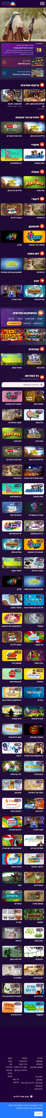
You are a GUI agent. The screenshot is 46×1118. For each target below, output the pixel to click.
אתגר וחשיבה (29, 319)
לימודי (19, 319)
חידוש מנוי (38, 1089)
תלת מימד (27, 323)
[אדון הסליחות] (23, 62)
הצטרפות (38, 1085)
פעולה (40, 319)
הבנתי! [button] (38, 1114)
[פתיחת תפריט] (19, 4)
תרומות (16, 1082)
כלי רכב (11, 319)
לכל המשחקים (15, 323)
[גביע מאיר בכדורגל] (23, 73)
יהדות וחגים (38, 323)
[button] (39, 393)
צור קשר (16, 1079)
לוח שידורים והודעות (9, 1067)
